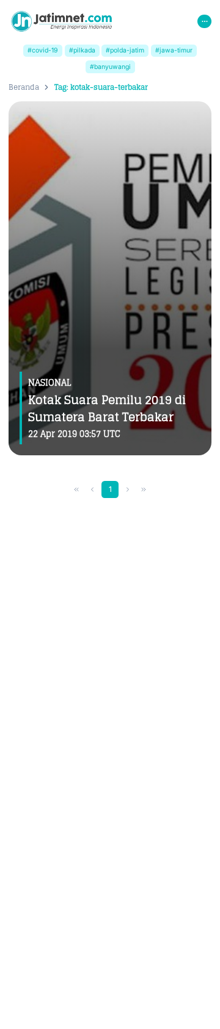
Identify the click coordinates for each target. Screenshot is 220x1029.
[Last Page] (144, 490)
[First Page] (77, 490)
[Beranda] (61, 21)
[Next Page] (128, 490)
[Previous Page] (93, 490)
